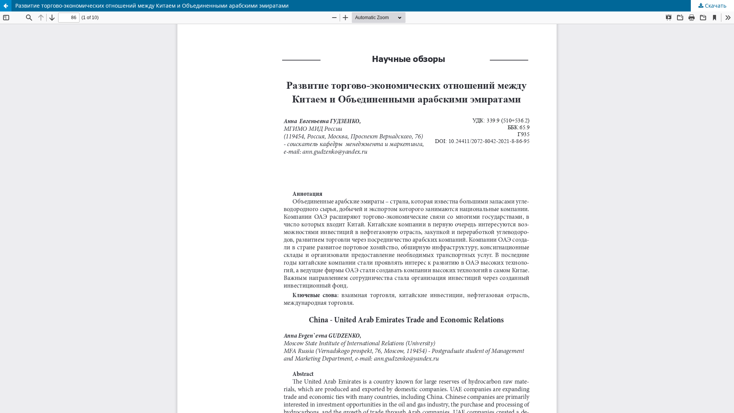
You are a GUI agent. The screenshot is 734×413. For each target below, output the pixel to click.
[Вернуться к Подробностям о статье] (5, 5)
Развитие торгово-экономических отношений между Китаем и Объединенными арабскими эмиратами (152, 5)
